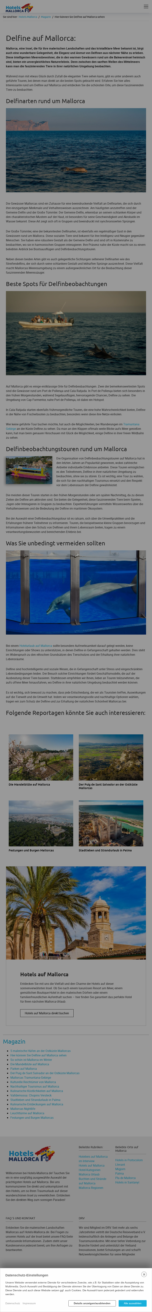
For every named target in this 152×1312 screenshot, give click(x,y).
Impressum (29, 1303)
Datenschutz (12, 1303)
